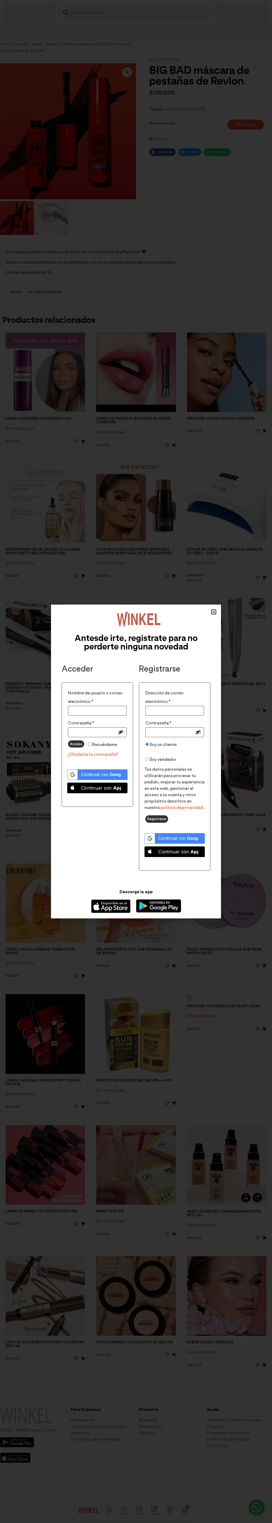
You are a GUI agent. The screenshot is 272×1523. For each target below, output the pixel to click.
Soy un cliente (163, 744)
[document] (136, 761)
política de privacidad (181, 807)
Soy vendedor (162, 759)
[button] (214, 612)
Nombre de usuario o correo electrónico (95, 696)
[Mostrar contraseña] (121, 732)
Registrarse (156, 819)
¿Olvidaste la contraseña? (92, 754)
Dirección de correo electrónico (169, 696)
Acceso (76, 744)
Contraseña (92, 722)
